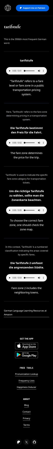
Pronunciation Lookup (26, 374)
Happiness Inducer (26, 387)
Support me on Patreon (34, 8)
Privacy (26, 418)
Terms (26, 424)
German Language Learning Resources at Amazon (25, 312)
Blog (26, 405)
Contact (27, 411)
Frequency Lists (27, 380)
